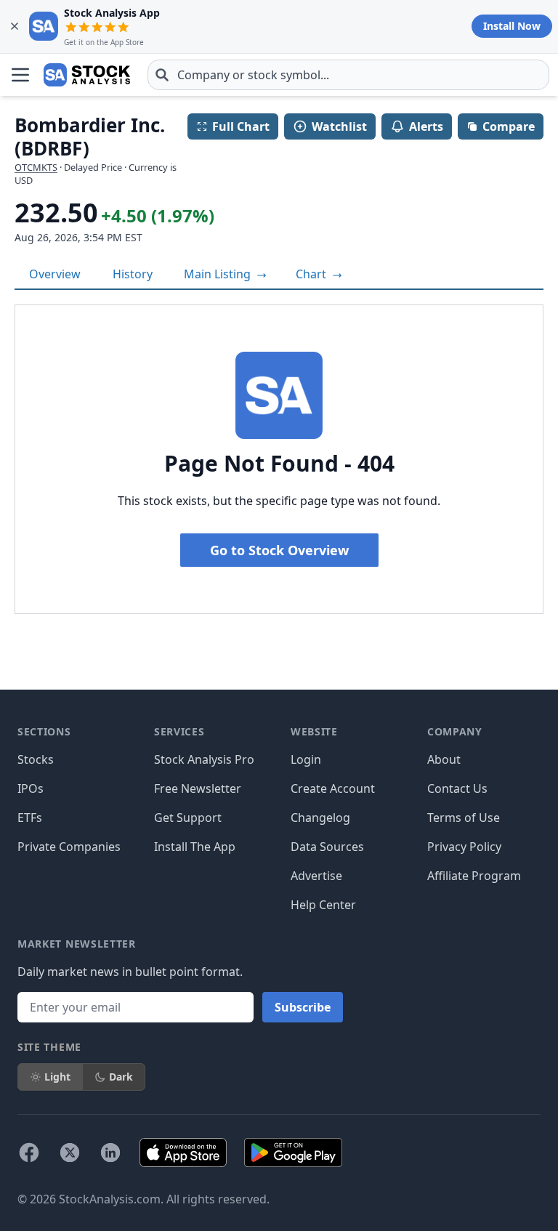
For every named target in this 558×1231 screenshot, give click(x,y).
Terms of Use (463, 818)
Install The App (194, 847)
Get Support (188, 818)
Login (306, 759)
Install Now (512, 26)
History (133, 274)
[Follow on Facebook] (29, 1152)
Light (57, 1076)
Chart (312, 274)
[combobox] (348, 75)
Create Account (333, 788)
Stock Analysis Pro (204, 759)
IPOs (30, 788)
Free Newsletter (197, 788)
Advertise (316, 876)
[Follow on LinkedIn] (110, 1152)
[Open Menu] (20, 74)
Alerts (426, 126)
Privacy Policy (464, 847)
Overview (55, 274)
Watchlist (339, 126)
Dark (121, 1076)
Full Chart (241, 126)
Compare (508, 126)
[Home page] (87, 75)
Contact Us (457, 788)
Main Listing (219, 274)
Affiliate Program (474, 876)
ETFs (29, 818)
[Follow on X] (69, 1152)
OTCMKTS (36, 167)
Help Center (323, 905)
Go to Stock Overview (279, 550)
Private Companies (69, 847)
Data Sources (327, 847)
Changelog (320, 818)
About (444, 759)
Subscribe (303, 1007)
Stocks (35, 759)
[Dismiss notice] (14, 26)
